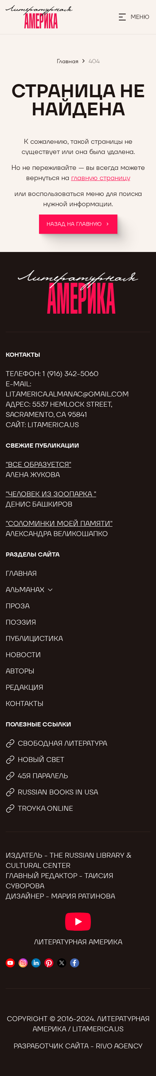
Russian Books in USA (58, 792)
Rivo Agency (119, 1046)
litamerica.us (53, 424)
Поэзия (21, 622)
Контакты (25, 703)
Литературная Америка (78, 942)
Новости (23, 654)
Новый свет (41, 759)
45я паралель (43, 775)
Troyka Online (45, 808)
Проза (18, 606)
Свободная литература (62, 743)
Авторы (20, 671)
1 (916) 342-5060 (70, 373)
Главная (21, 573)
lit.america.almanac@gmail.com (67, 394)
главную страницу (100, 177)
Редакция (24, 687)
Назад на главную (74, 224)
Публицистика (34, 638)
